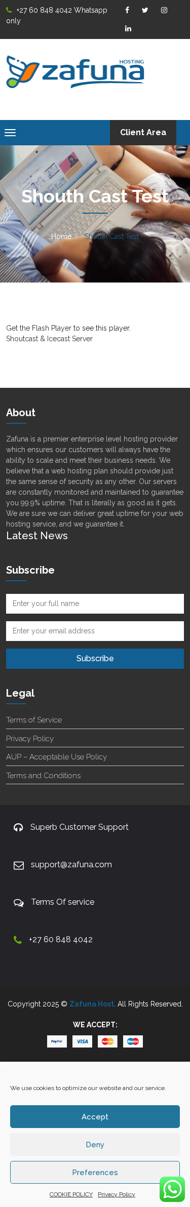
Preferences (95, 1172)
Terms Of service (62, 902)
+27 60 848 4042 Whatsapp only (56, 15)
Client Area (143, 132)
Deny (95, 1144)
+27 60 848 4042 (61, 939)
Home (61, 236)
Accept (95, 1116)
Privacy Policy (116, 1194)
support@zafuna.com (71, 864)
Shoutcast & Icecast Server (49, 339)
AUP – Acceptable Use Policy (56, 756)
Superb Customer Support (79, 827)
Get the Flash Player (38, 328)
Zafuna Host (91, 1004)
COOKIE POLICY (71, 1194)
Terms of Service (34, 720)
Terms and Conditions (43, 775)
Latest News (37, 536)
